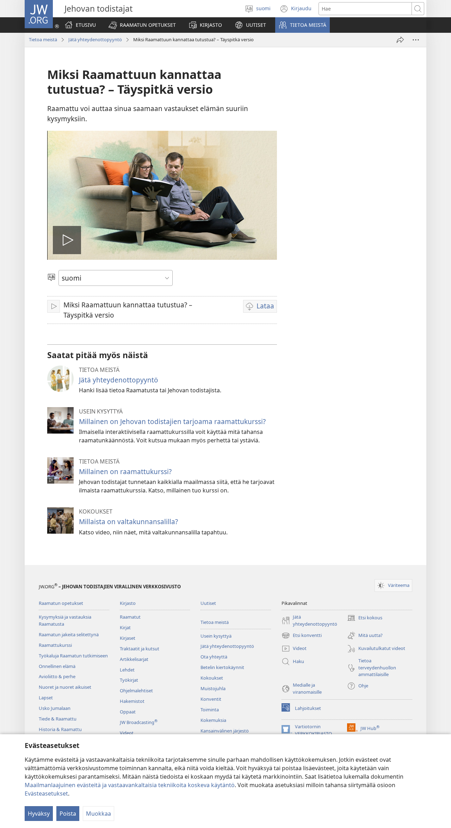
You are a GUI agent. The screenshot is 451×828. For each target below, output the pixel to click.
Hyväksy (39, 813)
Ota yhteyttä (213, 657)
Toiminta (209, 709)
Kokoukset (211, 678)
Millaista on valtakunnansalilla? (128, 521)
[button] (142, 25)
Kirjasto (128, 603)
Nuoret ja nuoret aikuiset (65, 687)
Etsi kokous (364, 618)
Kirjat (125, 627)
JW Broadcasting (138, 722)
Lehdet (127, 670)
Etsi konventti (302, 636)
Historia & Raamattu (60, 729)
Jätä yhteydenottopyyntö (95, 39)
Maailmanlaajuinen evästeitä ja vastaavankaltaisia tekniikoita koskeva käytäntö (130, 785)
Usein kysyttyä (215, 636)
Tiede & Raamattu (57, 719)
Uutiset (208, 603)
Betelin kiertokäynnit (222, 667)
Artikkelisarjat (134, 659)
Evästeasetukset (46, 793)
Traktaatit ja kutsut (139, 648)
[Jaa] (400, 40)
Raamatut (130, 617)
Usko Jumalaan (54, 708)
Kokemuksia (213, 720)
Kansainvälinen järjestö (224, 731)
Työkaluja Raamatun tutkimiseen (73, 655)
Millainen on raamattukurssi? (125, 471)
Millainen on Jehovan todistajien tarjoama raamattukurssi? (172, 421)
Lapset (46, 697)
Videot (127, 733)
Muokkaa (98, 813)
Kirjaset (127, 638)
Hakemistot (132, 701)
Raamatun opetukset (61, 603)
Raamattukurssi (55, 645)
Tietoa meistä (43, 39)
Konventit (210, 699)
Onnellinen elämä (57, 666)
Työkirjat (129, 680)
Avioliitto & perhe (57, 676)
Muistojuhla (213, 688)
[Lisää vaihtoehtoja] (415, 40)
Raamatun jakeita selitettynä (69, 634)
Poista (68, 813)
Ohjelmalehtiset (136, 690)
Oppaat (128, 712)
